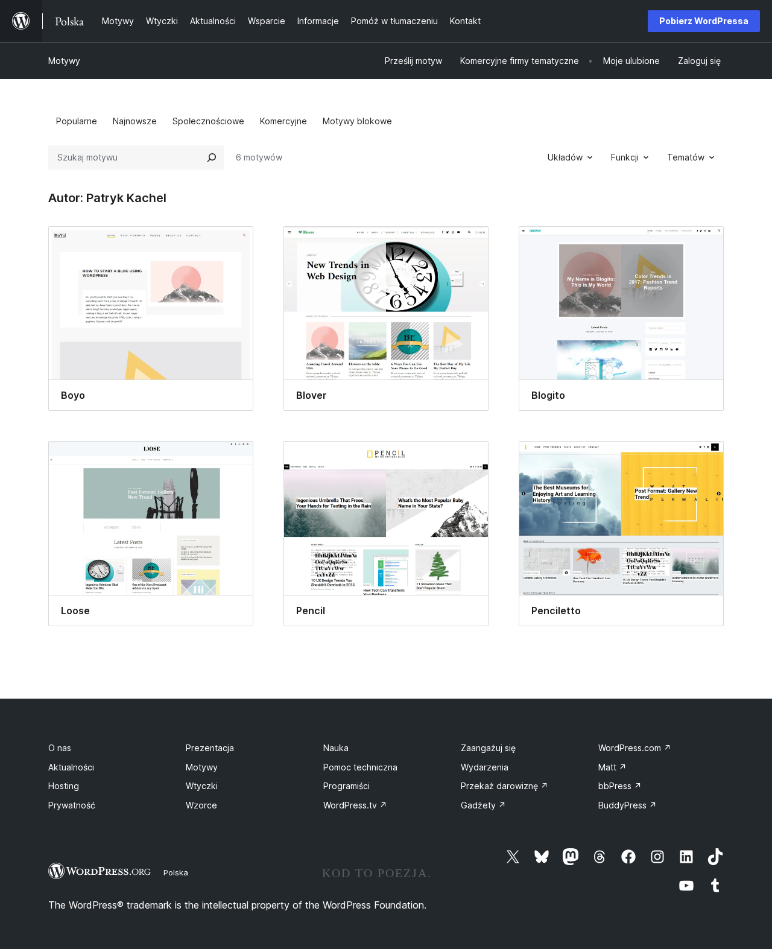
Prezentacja (210, 748)
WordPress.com (634, 748)
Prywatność (71, 805)
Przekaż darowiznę (504, 786)
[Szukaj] (212, 157)
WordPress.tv (355, 805)
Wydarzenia (484, 767)
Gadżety (483, 805)
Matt (612, 767)
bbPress (620, 786)
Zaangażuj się (488, 748)
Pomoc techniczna (360, 767)
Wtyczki (202, 786)
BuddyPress (627, 805)
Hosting (63, 786)
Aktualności (71, 767)
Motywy (64, 61)
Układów (565, 157)
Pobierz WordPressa (703, 21)
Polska (175, 872)
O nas (59, 748)
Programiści (346, 786)
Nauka (336, 748)
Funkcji (625, 157)
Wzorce (201, 805)
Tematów (685, 157)
